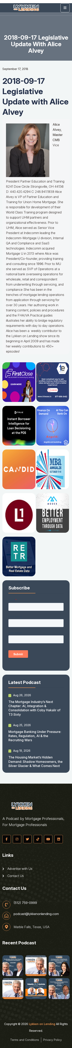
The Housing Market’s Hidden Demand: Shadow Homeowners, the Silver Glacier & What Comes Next (35, 761)
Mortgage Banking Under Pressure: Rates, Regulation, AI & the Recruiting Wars (34, 736)
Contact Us (15, 875)
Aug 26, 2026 (21, 695)
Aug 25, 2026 (21, 725)
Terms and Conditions (24, 1039)
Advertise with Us (19, 868)
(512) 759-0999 (25, 902)
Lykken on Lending (42, 1024)
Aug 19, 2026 (21, 750)
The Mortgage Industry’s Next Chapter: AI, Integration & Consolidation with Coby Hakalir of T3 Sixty (34, 708)
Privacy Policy (52, 1039)
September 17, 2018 (15, 69)
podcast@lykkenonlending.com (36, 913)
